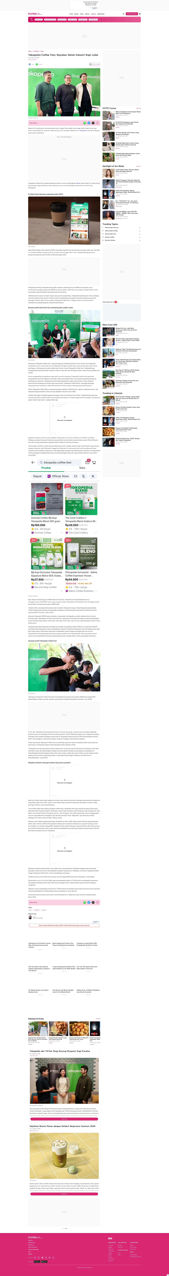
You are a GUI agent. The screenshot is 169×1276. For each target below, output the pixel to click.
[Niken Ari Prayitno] (30, 917)
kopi (79, 128)
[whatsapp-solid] (84, 123)
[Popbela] (35, 14)
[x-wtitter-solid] (93, 123)
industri (78, 183)
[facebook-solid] (88, 123)
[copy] (97, 122)
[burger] (140, 14)
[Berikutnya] (101, 1009)
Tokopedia (83, 130)
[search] (124, 14)
